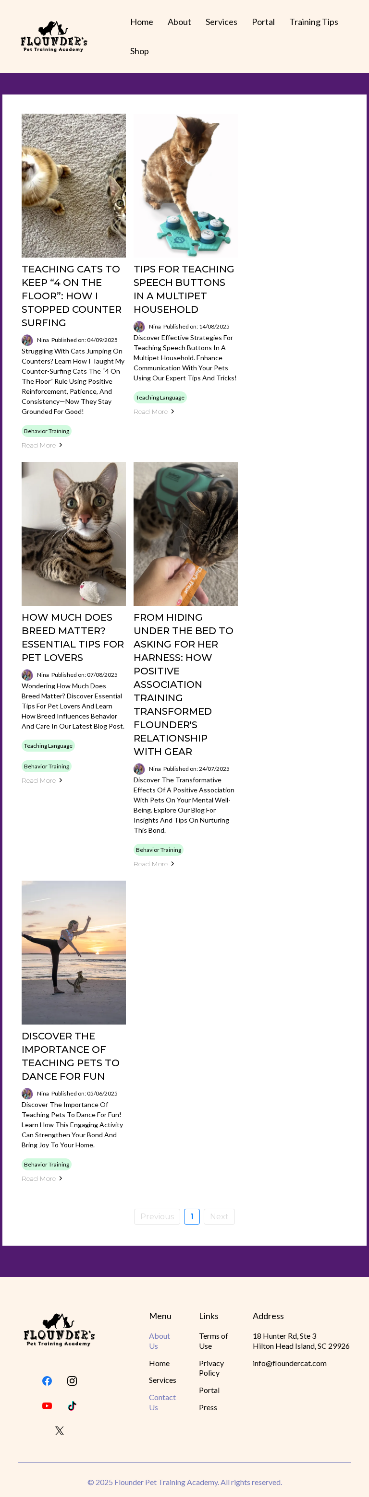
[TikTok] (72, 1405)
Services (221, 21)
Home (141, 21)
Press (208, 1407)
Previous (157, 1216)
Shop (139, 51)
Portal (263, 21)
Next (219, 1216)
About (179, 21)
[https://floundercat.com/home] (54, 36)
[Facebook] (47, 1380)
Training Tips (313, 21)
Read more (39, 445)
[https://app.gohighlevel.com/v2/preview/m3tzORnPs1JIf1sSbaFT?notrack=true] (59, 1329)
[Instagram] (72, 1380)
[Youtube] (47, 1405)
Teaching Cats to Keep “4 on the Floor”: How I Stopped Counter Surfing (72, 296)
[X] (59, 1430)
